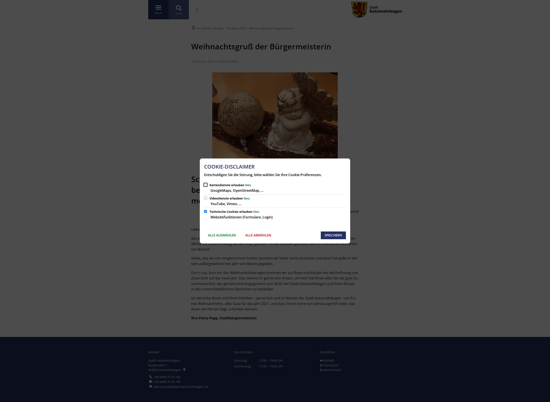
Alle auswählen (222, 235)
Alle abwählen (258, 235)
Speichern (333, 235)
